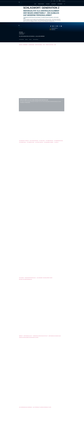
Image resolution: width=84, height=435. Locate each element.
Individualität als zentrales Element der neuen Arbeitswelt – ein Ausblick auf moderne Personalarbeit (41, 13)
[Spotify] (53, 26)
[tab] (21, 45)
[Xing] (59, 26)
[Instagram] (55, 26)
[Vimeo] (61, 26)
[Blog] (51, 26)
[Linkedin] (57, 26)
